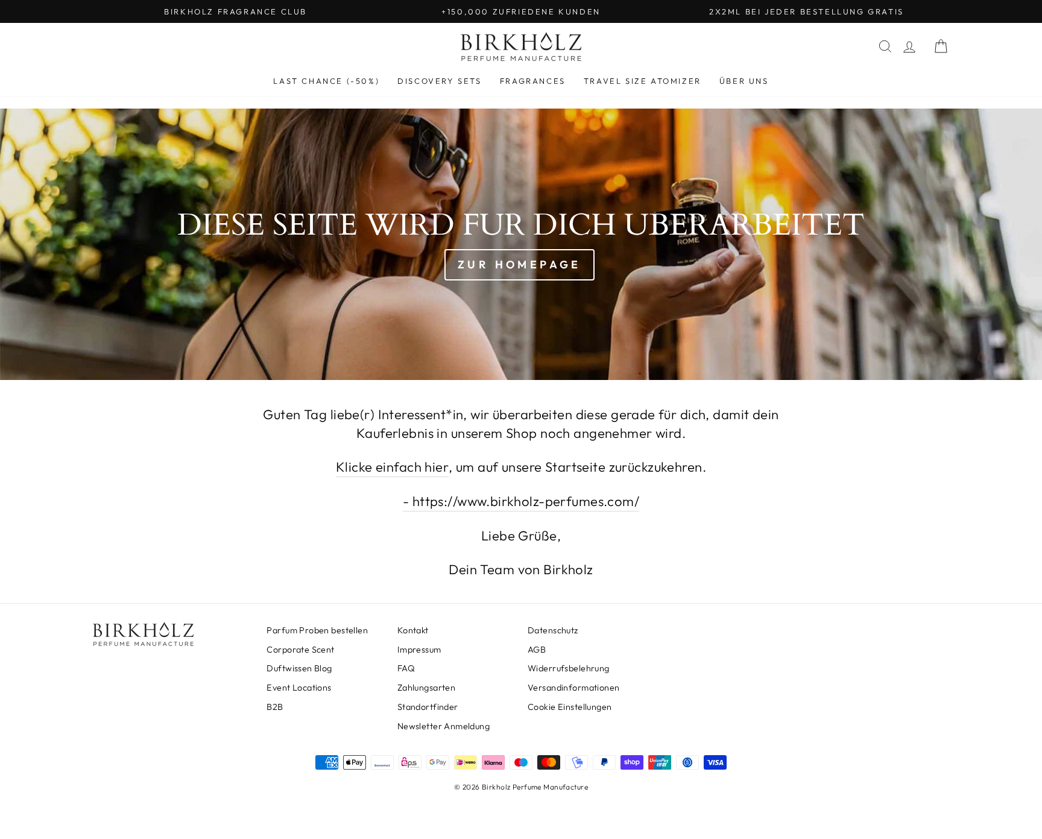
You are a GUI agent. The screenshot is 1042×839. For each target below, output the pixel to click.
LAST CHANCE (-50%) (326, 81)
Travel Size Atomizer (642, 81)
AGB (537, 649)
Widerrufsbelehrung (569, 668)
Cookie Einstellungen (570, 706)
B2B (275, 706)
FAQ (406, 668)
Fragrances (533, 81)
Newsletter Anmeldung (443, 726)
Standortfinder (427, 706)
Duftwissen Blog (299, 668)
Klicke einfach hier (392, 466)
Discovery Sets (439, 81)
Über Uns (744, 81)
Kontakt (413, 630)
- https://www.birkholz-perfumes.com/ (521, 501)
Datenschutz (553, 630)
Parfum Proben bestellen (317, 630)
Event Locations (299, 687)
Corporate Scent (300, 649)
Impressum (419, 649)
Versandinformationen (574, 687)
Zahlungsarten (426, 687)
